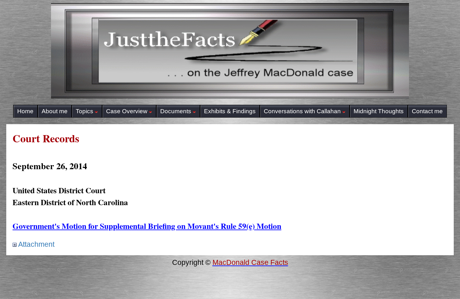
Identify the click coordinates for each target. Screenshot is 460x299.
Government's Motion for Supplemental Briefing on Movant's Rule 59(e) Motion (147, 226)
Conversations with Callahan (302, 111)
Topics (84, 111)
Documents (175, 111)
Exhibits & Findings (230, 111)
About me (55, 111)
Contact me (427, 111)
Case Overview (126, 111)
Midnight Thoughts (379, 111)
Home (25, 111)
